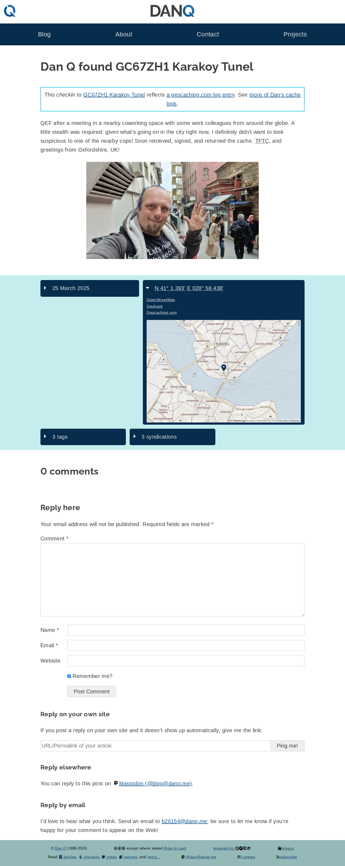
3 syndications (159, 437)
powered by (224, 848)
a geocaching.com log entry (200, 95)
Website (50, 661)
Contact (208, 34)
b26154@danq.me (184, 821)
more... (153, 857)
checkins (90, 857)
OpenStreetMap (161, 300)
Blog (44, 34)
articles (69, 857)
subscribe (288, 857)
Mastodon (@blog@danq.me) (155, 783)
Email (49, 645)
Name (49, 630)
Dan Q (60, 848)
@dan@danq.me (200, 857)
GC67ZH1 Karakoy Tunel (114, 95)
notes (110, 857)
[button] (172, 210)
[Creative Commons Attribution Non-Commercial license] (119, 848)
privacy (287, 848)
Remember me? (92, 676)
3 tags (60, 437)
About (123, 34)
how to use (175, 848)
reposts (130, 857)
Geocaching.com (162, 312)
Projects (295, 34)
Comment (54, 538)
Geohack (155, 306)
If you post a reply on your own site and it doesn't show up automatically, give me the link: (151, 730)
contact (248, 857)
